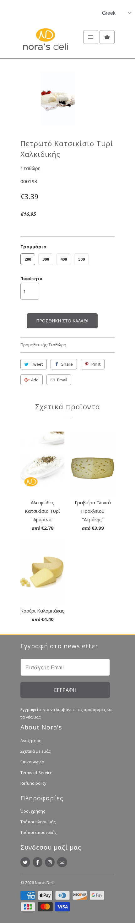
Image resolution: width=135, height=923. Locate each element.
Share (67, 364)
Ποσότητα (31, 278)
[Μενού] (90, 37)
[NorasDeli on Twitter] (25, 862)
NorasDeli (44, 882)
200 (27, 259)
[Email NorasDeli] (62, 862)
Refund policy (33, 783)
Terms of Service (36, 772)
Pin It (95, 364)
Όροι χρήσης (32, 811)
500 (81, 259)
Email (62, 380)
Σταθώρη (30, 168)
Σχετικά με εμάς (35, 751)
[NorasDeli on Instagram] (50, 862)
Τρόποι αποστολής (38, 832)
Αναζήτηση (30, 740)
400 (63, 259)
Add (35, 380)
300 (45, 259)
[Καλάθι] (107, 37)
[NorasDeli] (45, 42)
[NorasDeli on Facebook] (37, 862)
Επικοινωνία (32, 762)
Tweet (37, 364)
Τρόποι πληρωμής (38, 822)
